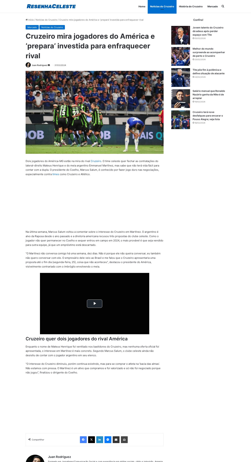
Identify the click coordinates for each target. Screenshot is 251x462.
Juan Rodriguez (39, 65)
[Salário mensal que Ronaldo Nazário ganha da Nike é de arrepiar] (180, 98)
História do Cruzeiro (191, 6)
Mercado (212, 6)
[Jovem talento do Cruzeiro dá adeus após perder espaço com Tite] (180, 35)
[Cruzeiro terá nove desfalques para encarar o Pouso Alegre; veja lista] (180, 119)
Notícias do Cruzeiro (162, 6)
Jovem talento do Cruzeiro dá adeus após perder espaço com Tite (208, 31)
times (55, 174)
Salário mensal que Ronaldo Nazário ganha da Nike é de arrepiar (209, 94)
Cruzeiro (96, 161)
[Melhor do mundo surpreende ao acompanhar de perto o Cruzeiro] (180, 56)
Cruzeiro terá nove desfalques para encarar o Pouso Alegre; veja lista (208, 116)
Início (31, 19)
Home (141, 6)
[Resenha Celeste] (51, 6)
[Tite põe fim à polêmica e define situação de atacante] (180, 77)
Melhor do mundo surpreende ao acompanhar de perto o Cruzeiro (209, 52)
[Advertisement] (95, 204)
